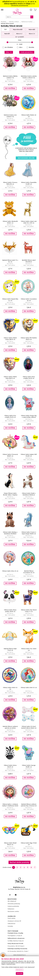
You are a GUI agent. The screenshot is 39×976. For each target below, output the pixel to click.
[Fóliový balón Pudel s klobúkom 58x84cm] (28, 488)
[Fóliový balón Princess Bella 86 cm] (10, 177)
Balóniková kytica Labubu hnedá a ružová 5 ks (29, 77)
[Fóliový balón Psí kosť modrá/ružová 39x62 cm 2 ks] (28, 721)
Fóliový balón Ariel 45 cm (29, 687)
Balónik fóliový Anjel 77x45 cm (10, 649)
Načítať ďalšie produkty (19, 862)
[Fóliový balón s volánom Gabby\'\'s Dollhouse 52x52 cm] (10, 799)
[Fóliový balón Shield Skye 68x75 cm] (10, 371)
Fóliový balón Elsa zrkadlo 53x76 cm (10, 416)
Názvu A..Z (19, 33)
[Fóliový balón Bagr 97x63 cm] (28, 837)
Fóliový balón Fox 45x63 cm (28, 649)
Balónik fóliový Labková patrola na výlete (10, 727)
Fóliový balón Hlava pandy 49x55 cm (10, 610)
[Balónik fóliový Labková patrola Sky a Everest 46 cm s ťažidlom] (28, 799)
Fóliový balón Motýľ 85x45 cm (10, 843)
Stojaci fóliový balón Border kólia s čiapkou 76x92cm (10, 494)
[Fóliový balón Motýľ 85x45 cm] (10, 837)
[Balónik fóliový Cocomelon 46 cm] (28, 566)
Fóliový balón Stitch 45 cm (10, 688)
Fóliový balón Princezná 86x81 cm (10, 455)
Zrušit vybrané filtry (27, 52)
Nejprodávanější (17, 29)
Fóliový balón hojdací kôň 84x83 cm (29, 455)
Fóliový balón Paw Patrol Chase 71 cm (29, 610)
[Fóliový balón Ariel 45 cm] (28, 682)
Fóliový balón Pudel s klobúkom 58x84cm (29, 494)
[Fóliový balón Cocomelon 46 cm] (28, 293)
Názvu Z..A (32, 33)
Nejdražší (7, 33)
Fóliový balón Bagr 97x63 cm (29, 843)
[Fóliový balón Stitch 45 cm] (10, 682)
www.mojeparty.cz (19, 955)
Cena (19, 40)
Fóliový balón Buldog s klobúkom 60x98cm (10, 533)
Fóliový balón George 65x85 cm (28, 766)
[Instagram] (15, 895)
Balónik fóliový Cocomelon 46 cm (28, 571)
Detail (10, 79)
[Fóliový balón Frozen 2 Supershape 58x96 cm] (28, 527)
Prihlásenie (31, 9)
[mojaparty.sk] (19, 880)
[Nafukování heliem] (19, 159)
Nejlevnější (32, 29)
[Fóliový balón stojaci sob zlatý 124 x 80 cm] (28, 216)
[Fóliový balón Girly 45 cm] (10, 566)
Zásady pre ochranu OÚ (14, 921)
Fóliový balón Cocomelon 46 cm (29, 299)
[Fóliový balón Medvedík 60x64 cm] (10, 216)
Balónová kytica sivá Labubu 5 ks (10, 115)
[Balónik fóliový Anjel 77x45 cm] (10, 643)
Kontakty (10, 926)
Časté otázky (11, 918)
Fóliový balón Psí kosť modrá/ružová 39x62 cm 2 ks (28, 728)
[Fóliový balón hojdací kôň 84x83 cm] (28, 449)
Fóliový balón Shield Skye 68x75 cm (10, 377)
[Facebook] (9, 895)
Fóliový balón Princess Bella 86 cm (10, 183)
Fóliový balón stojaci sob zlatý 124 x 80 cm (29, 222)
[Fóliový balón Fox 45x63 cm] (28, 643)
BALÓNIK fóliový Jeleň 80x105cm (29, 261)
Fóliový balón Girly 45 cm (10, 571)
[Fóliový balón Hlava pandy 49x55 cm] (10, 604)
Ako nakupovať (12, 901)
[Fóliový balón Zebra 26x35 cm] (10, 760)
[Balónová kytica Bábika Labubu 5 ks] (10, 71)
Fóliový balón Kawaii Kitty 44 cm (10, 299)
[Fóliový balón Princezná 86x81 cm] (10, 449)
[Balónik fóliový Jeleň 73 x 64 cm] (10, 255)
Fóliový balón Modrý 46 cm (28, 115)
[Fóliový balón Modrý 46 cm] (28, 109)
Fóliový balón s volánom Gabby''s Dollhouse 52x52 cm (10, 805)
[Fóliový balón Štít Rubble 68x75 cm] (28, 332)
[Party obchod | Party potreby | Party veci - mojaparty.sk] (17, 12)
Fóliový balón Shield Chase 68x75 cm (10, 338)
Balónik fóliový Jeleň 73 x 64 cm (10, 261)
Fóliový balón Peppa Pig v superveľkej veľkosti (28, 416)
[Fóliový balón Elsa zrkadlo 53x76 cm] (10, 410)
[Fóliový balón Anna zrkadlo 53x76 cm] (28, 371)
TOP (5, 29)
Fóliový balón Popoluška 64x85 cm (28, 183)
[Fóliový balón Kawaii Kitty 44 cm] (10, 293)
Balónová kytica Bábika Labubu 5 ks (10, 77)
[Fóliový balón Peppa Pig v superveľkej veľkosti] (28, 410)
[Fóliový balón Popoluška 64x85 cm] (28, 177)
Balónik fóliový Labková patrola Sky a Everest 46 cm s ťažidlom (29, 805)
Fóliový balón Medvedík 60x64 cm (10, 222)
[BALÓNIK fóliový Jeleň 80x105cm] (28, 255)
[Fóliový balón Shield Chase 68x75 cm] (10, 332)
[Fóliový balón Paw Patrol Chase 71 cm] (28, 604)
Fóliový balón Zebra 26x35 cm (10, 766)
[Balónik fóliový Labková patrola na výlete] (10, 721)
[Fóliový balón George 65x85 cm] (28, 760)
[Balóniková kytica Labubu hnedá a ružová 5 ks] (28, 71)
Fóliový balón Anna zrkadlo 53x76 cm (29, 377)
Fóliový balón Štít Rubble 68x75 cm (29, 338)
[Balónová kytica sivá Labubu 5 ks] (10, 109)
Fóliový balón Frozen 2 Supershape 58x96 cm (29, 533)
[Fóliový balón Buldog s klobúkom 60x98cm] (10, 527)
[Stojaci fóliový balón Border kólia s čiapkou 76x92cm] (10, 488)
